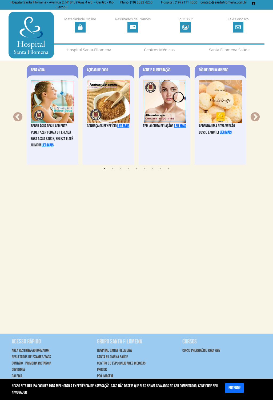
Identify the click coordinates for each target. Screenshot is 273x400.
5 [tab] (136, 168)
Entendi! (234, 387)
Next (252, 114)
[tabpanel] (52, 115)
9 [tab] (168, 168)
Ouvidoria (18, 369)
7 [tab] (152, 168)
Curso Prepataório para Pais (201, 350)
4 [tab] (128, 168)
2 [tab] (112, 168)
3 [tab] (120, 168)
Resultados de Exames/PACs (31, 356)
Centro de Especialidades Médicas (121, 363)
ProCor (102, 369)
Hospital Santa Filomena (114, 350)
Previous (15, 114)
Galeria (17, 376)
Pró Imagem (105, 376)
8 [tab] (160, 168)
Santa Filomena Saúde (112, 356)
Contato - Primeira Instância (31, 363)
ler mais (48, 145)
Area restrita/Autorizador (30, 350)
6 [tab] (144, 168)
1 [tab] (104, 168)
